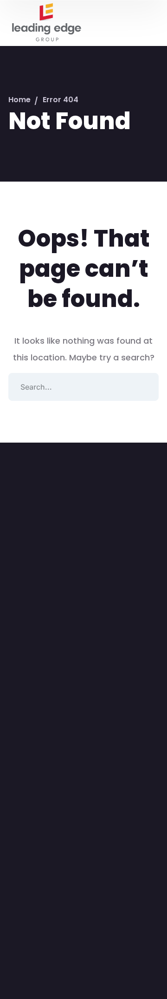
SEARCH (144, 387)
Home (19, 99)
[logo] (46, 22)
